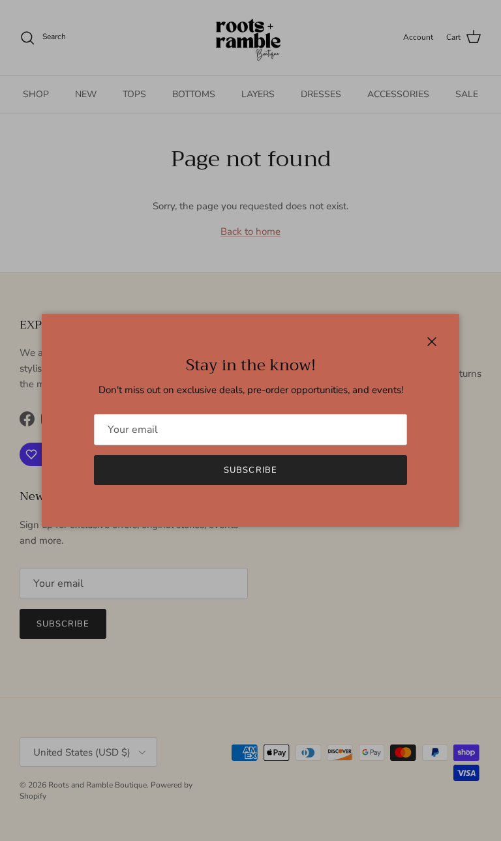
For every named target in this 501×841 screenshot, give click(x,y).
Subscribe (250, 470)
